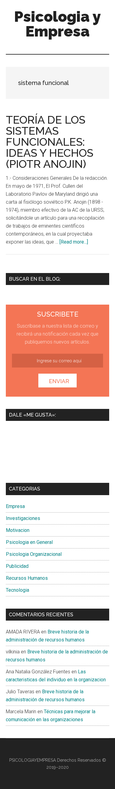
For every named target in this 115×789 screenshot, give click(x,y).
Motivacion (17, 530)
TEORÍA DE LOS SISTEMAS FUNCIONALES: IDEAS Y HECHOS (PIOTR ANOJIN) (49, 141)
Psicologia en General (29, 542)
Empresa (15, 506)
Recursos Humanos (27, 578)
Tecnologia (17, 590)
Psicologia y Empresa (57, 24)
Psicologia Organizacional (34, 554)
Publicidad (17, 566)
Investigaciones (23, 518)
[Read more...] (73, 242)
